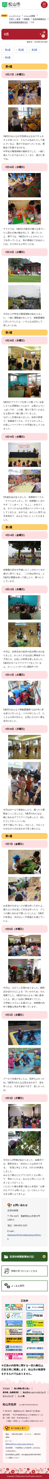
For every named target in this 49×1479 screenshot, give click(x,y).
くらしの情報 (29, 16)
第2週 (21, 50)
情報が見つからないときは (24, 1271)
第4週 (7, 57)
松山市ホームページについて (34, 1392)
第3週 (34, 50)
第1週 (7, 50)
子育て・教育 (14, 19)
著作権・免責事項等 (11, 1392)
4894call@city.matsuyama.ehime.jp (19, 1444)
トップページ (14, 16)
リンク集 (21, 1396)
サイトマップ (8, 1396)
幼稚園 (26, 19)
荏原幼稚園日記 (39, 19)
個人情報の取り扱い (22, 1388)
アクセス (6, 1388)
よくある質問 (17, 1286)
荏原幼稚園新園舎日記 (18, 22)
